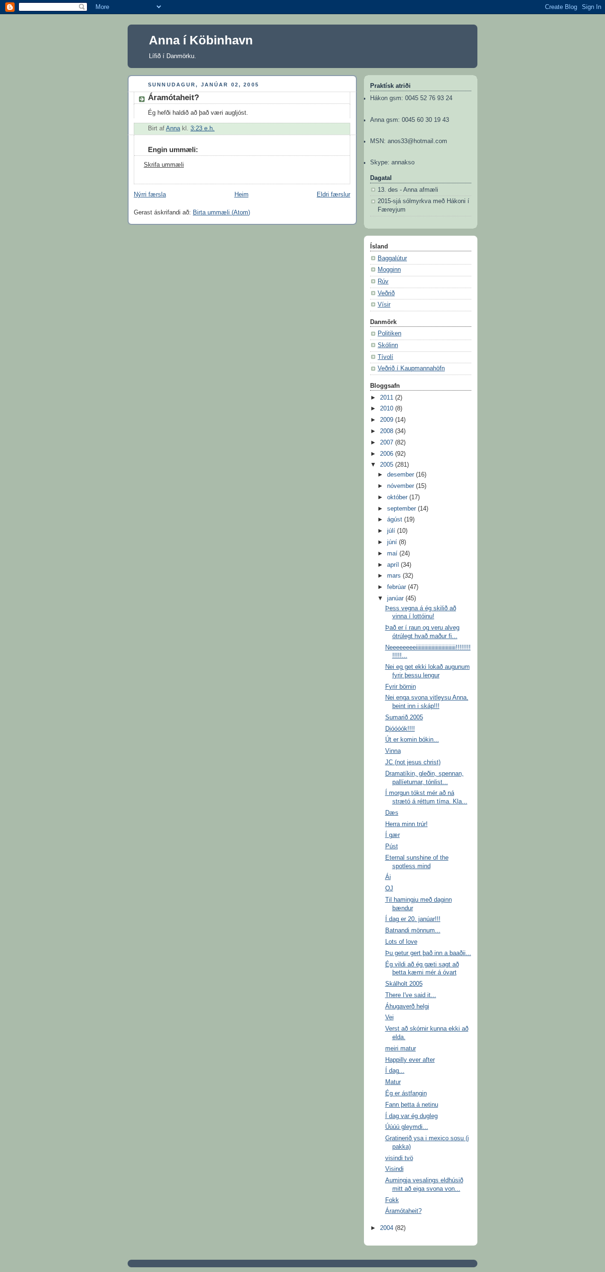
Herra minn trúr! (406, 824)
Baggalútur (392, 258)
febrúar (397, 587)
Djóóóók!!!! (400, 729)
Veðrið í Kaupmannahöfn (411, 368)
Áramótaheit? (403, 1211)
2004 (387, 1228)
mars (395, 575)
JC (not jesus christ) (413, 762)
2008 (387, 431)
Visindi (394, 1169)
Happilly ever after (410, 1060)
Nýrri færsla (150, 194)
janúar (396, 598)
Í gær (392, 835)
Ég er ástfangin (406, 1093)
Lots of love (401, 942)
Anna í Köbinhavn (201, 40)
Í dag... (395, 1070)
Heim (241, 194)
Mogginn (389, 269)
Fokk (392, 1200)
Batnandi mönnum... (413, 930)
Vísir (384, 304)
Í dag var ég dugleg (411, 1116)
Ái (388, 877)
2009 (387, 420)
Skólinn (388, 345)
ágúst (395, 519)
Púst (391, 846)
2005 (387, 464)
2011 (387, 397)
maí (393, 553)
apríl (394, 565)
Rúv (383, 281)
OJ (389, 888)
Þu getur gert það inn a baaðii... (428, 953)
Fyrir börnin (400, 686)
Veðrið (386, 293)
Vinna (393, 751)
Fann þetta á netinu (411, 1104)
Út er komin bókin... (412, 739)
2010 (387, 408)
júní (393, 542)
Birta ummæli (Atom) (221, 212)
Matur (393, 1082)
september (402, 508)
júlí (392, 531)
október (398, 497)
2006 (387, 454)
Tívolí (385, 357)
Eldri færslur (333, 194)
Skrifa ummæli (164, 165)
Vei (389, 1017)
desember (401, 474)
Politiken (389, 333)
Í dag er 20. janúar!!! (413, 919)
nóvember (401, 486)
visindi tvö (399, 1158)
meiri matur (400, 1048)
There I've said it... (410, 995)
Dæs (391, 813)
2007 (387, 442)
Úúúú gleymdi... (406, 1127)
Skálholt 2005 (404, 984)
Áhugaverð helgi (407, 1006)
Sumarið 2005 (404, 717)
